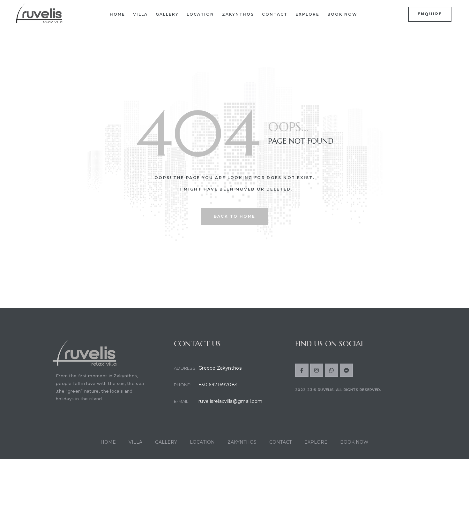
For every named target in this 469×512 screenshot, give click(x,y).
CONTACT (274, 14)
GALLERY (167, 14)
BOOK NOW (342, 14)
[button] (430, 14)
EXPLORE (307, 14)
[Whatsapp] (331, 370)
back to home (235, 216)
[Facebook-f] (302, 370)
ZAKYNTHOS (238, 14)
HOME (117, 14)
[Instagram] (317, 370)
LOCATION (200, 14)
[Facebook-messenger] (346, 370)
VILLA (140, 14)
